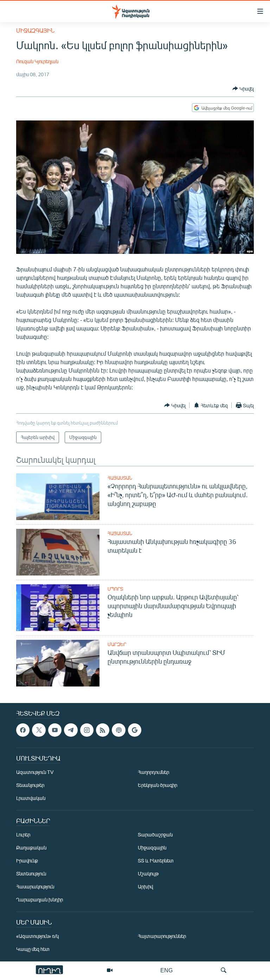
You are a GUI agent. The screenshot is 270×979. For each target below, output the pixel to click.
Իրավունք (27, 860)
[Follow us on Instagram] (87, 730)
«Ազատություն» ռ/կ (37, 936)
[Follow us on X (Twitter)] (38, 730)
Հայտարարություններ (162, 936)
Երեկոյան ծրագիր (157, 785)
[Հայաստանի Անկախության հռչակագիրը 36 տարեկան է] (57, 552)
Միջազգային (35, 30)
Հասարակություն (35, 886)
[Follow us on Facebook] (23, 730)
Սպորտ (115, 589)
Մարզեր (117, 644)
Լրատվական (30, 798)
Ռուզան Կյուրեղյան (37, 61)
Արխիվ (145, 886)
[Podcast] (118, 730)
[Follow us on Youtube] (55, 730)
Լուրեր (23, 834)
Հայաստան (120, 478)
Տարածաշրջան (155, 834)
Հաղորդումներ (153, 772)
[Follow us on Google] (134, 730)
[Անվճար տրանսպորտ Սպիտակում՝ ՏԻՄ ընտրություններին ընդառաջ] (57, 663)
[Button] (243, 88)
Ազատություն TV (34, 772)
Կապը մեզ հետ (33, 949)
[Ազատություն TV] (109, 970)
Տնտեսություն (31, 873)
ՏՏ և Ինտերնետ (156, 860)
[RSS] (102, 730)
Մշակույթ (148, 873)
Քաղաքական (31, 847)
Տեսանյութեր (30, 785)
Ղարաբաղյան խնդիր (39, 899)
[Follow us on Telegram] (70, 730)
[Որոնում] (223, 970)
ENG (166, 970)
